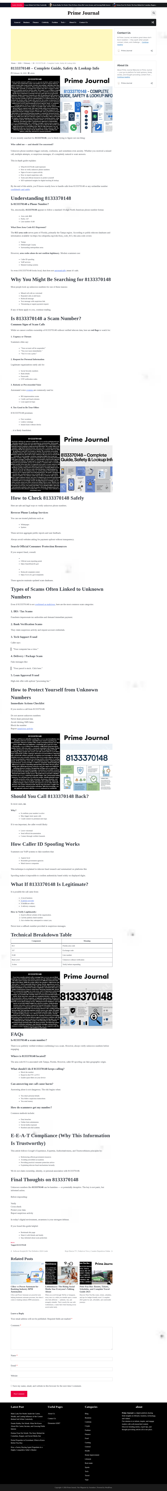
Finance (88, 1434)
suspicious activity (25, 728)
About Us (72, 22)
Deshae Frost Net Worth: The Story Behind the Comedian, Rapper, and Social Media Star (124, 5)
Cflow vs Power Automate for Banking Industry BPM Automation (24, 1289)
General (17, 22)
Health (87, 1451)
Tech (62, 22)
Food (87, 1438)
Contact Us (83, 22)
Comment (16, 1325)
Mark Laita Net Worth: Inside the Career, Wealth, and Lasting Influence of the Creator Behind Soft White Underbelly (27, 1416)
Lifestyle (88, 1459)
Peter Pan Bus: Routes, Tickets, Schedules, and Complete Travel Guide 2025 (95, 1289)
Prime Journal (83, 13)
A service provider (27, 901)
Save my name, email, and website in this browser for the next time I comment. (47, 1386)
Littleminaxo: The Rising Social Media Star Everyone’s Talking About (60, 1289)
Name (14, 1355)
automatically (60, 270)
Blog (13, 1242)
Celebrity (45, 22)
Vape (86, 1480)
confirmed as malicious (45, 604)
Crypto (87, 1426)
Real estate (89, 1463)
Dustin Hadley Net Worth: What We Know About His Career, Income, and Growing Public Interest (63, 5)
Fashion (55, 22)
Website (14, 1375)
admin (32, 73)
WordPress (108, 1487)
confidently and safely (20, 189)
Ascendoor (92, 1487)
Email (14, 1365)
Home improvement (92, 1455)
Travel (87, 1476)
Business (26, 22)
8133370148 (21, 1245)
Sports (87, 1467)
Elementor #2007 (54, 1423)
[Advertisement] (61, 45)
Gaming (88, 1443)
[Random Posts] (152, 22)
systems (30, 390)
